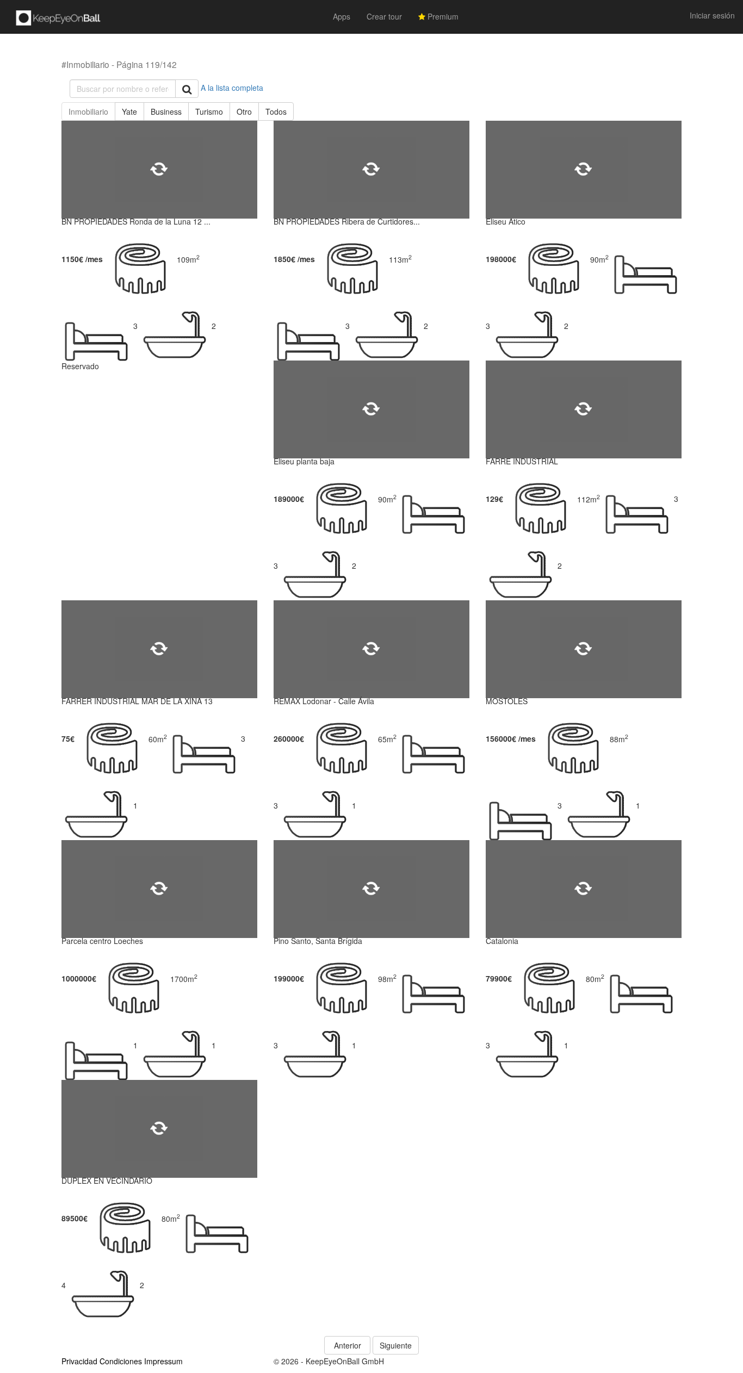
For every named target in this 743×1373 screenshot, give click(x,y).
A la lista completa (232, 87)
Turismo (209, 111)
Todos (276, 111)
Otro (244, 111)
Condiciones (121, 1361)
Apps (341, 16)
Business (166, 111)
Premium (442, 16)
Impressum (163, 1361)
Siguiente (396, 1345)
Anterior (347, 1345)
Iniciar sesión (712, 15)
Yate (129, 111)
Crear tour (384, 16)
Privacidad (79, 1361)
